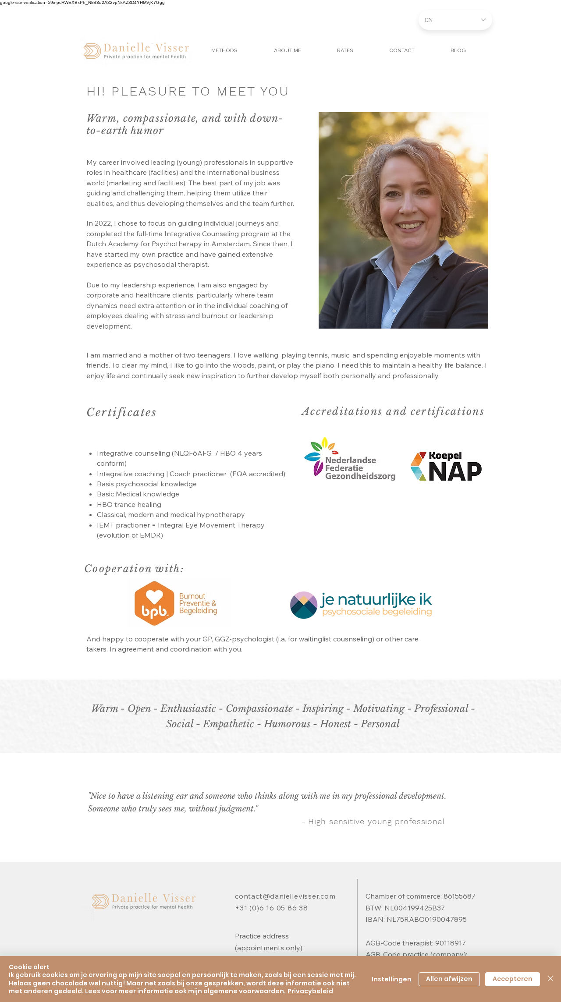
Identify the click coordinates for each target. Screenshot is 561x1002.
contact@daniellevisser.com (285, 896)
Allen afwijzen (449, 978)
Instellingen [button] (392, 979)
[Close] (550, 979)
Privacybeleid (310, 991)
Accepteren (513, 978)
